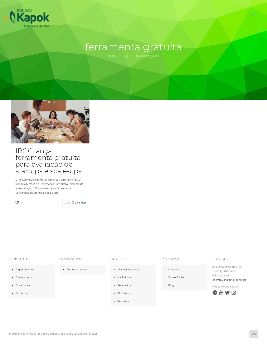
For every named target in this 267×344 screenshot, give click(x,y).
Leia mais (80, 202)
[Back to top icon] (253, 334)
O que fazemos (25, 269)
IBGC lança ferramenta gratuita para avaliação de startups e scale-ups (48, 161)
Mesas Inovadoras (128, 269)
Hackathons (124, 277)
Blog (125, 56)
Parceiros (21, 293)
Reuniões (123, 301)
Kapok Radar (176, 277)
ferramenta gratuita (147, 56)
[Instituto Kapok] (26, 17)
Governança (23, 285)
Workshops (124, 293)
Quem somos (24, 277)
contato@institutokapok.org (229, 279)
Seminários (124, 285)
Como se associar (77, 269)
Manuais (173, 269)
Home (111, 56)
